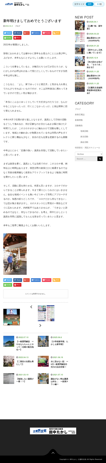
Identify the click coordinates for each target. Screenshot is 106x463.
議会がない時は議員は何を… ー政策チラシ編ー (59, 381)
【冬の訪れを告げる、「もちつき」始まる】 (94, 64)
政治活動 (84, 136)
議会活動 (84, 142)
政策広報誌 (80, 114)
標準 (90, 4)
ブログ (17, 26)
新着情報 (79, 120)
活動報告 (79, 125)
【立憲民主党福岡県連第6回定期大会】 (94, 90)
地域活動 (84, 131)
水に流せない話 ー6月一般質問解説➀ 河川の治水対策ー (60, 364)
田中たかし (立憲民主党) (78, 459)
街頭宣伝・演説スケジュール (87, 147)
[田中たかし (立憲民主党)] (16, 4)
